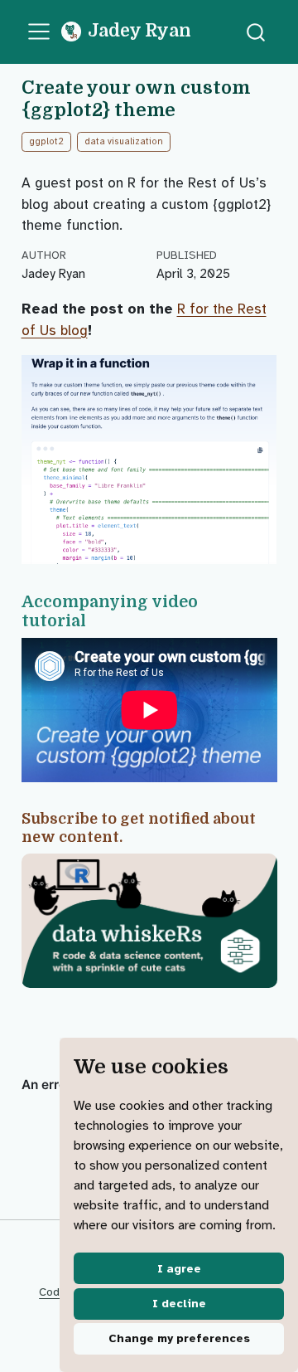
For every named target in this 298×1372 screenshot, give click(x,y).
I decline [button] (179, 1304)
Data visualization (123, 141)
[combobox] (256, 32)
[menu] (39, 31)
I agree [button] (179, 1269)
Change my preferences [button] (179, 1338)
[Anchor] (96, 619)
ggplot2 (46, 141)
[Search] (256, 32)
